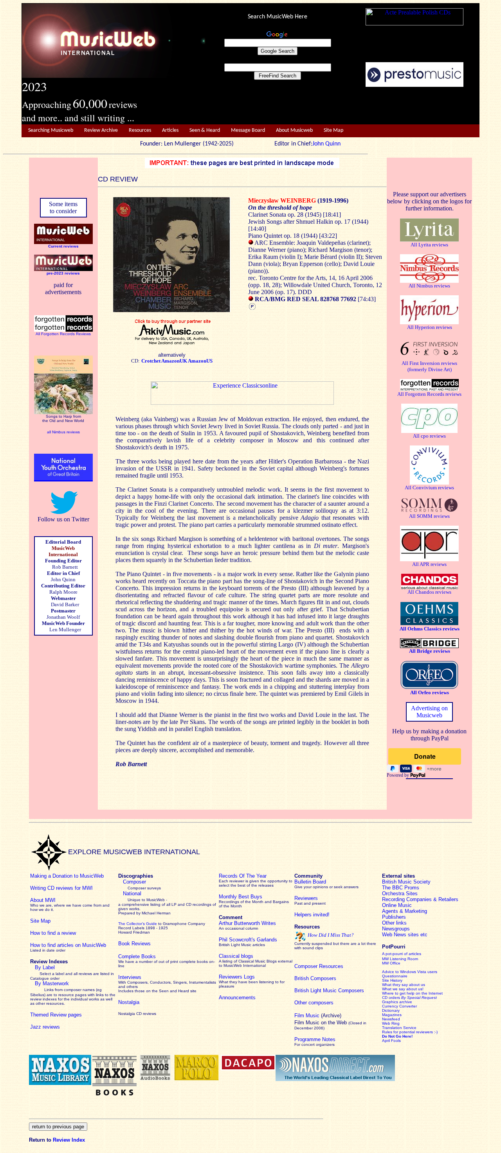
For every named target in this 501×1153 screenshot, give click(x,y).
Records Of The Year (243, 876)
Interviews (129, 977)
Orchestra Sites (400, 893)
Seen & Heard (204, 130)
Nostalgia (128, 1002)
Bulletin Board (310, 882)
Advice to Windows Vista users (409, 972)
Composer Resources (318, 966)
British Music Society (406, 882)
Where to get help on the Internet (412, 993)
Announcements (237, 997)
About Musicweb (294, 130)
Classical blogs (236, 956)
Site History (392, 980)
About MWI (43, 900)
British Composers (315, 978)
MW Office (391, 963)
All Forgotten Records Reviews (63, 334)
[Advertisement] (342, 106)
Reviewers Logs (237, 977)
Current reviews (63, 246)
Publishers (394, 917)
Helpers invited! (312, 915)
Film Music (306, 1015)
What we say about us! (403, 989)
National (132, 893)
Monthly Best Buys (240, 897)
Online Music (397, 905)
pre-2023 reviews (63, 273)
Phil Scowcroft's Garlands (248, 940)
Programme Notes (314, 1039)
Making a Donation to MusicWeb (67, 876)
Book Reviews (134, 943)
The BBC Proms (400, 888)
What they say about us (403, 984)
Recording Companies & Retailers (420, 899)
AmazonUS (200, 361)
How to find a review (53, 933)
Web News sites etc (404, 934)
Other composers (313, 1003)
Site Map (333, 130)
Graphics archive (397, 1002)
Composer (134, 882)
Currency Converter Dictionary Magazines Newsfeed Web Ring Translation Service (399, 1017)
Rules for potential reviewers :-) (410, 1032)
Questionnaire (394, 976)
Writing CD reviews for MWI (61, 888)
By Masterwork (52, 983)
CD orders (409, 997)
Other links (394, 923)
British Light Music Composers (329, 990)
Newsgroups (396, 929)
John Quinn (326, 144)
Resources (140, 130)
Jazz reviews (45, 1027)
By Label (45, 967)
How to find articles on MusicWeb (68, 945)
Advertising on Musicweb (429, 711)
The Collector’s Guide (137, 923)
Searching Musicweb (50, 130)
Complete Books (137, 956)
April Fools (391, 1040)
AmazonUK (174, 361)
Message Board (248, 130)
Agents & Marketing (404, 911)
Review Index (69, 1140)
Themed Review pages (56, 1015)
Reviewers (306, 898)
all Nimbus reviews (63, 432)
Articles (170, 130)
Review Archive (101, 130)
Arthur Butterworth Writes (247, 923)
